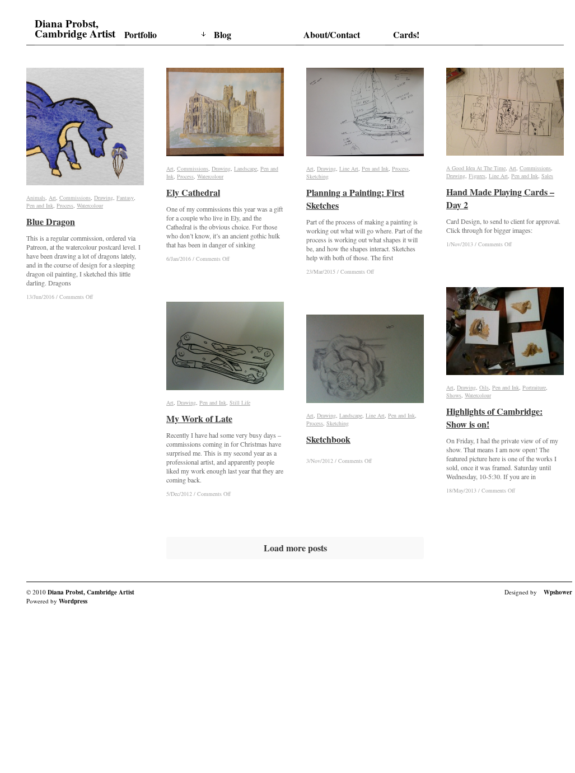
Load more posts (295, 547)
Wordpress (73, 601)
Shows (453, 395)
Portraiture (534, 387)
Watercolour (90, 205)
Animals (35, 198)
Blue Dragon (50, 221)
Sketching (317, 176)
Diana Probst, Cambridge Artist (75, 28)
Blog (222, 34)
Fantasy (125, 198)
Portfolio (140, 34)
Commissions (75, 198)
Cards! (406, 34)
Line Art (348, 168)
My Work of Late (199, 418)
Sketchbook (328, 439)
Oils (484, 387)
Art (52, 198)
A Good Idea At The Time (476, 168)
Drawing (103, 198)
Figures (477, 176)
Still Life (240, 402)
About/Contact (331, 34)
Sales (547, 176)
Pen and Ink (39, 205)
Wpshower (558, 592)
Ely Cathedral (193, 192)
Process (65, 205)
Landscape (245, 168)
